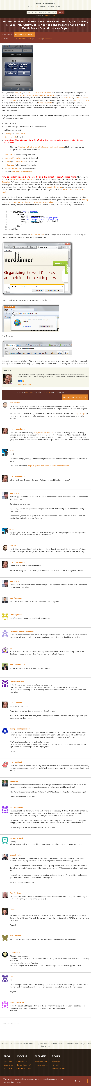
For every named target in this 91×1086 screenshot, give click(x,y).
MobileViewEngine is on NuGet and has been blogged (41, 147)
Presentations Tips (41, 1065)
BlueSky (28, 392)
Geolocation (10, 155)
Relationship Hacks (58, 1069)
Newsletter (27, 384)
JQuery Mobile (11, 137)
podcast (43, 6)
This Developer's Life (23, 1065)
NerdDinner (47, 39)
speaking (59, 6)
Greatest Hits (8, 1065)
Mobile (39, 39)
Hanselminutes (21, 1061)
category (47, 15)
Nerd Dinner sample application (31, 95)
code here (50, 95)
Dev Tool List (8, 1069)
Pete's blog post (37, 235)
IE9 (34, 39)
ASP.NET (12, 39)
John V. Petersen (81, 100)
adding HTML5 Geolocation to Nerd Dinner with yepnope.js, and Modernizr (45, 200)
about (30, 6)
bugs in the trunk (54, 187)
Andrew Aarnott (81, 97)
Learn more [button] (16, 1082)
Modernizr (21, 133)
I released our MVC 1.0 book (39, 93)
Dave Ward (68, 97)
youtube (51, 6)
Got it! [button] (77, 1081)
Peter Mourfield (45, 103)
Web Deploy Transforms (21, 171)
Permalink (46, 392)
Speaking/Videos (41, 1061)
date (53, 15)
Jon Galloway (10, 100)
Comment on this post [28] (24, 34)
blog (36, 6)
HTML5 (29, 39)
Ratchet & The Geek (23, 1069)
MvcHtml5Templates (14, 158)
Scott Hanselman (45, 3)
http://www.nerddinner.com (22, 179)
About (20, 384)
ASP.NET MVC (21, 39)
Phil (20, 93)
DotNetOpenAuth (12, 168)
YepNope (9, 133)
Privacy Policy (8, 1061)
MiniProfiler (21, 161)
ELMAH (8, 161)
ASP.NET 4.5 (56, 1061)
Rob (16, 93)
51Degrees (9, 165)
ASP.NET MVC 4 (57, 1065)
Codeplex (6, 182)
